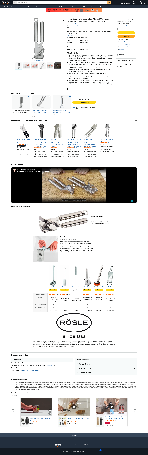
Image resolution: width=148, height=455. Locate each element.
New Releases (46, 6)
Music (107, 6)
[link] (41, 102)
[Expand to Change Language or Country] (78, 445)
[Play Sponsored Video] (74, 407)
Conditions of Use (52, 450)
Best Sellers (37, 6)
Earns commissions (31, 169)
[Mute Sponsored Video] (49, 413)
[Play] (12, 201)
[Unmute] (135, 201)
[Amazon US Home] (58, 445)
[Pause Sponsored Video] (49, 410)
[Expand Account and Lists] (130, 3)
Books (78, 6)
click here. (49, 365)
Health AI (9, 6)
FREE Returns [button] (71, 35)
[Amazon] (6, 2)
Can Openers (46, 14)
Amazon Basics (28, 6)
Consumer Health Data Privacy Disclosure (75, 450)
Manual (52, 14)
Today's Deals (71, 6)
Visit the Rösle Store (72, 24)
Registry (102, 6)
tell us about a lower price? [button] (30, 370)
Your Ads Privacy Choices (93, 450)
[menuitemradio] (132, 201)
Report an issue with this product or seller (80, 89)
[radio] (18, 65)
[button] (3, 6)
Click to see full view (38, 60)
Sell (91, 6)
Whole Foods (62, 6)
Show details (79, 110)
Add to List (121, 54)
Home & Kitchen (15, 14)
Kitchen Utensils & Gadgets (35, 14)
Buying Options (76, 290)
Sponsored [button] (13, 395)
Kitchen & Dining (24, 14)
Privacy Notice (61, 450)
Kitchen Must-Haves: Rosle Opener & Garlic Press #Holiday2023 (34, 171)
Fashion (96, 6)
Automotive (135, 6)
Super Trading (127, 41)
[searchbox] (62, 2)
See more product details (75, 86)
